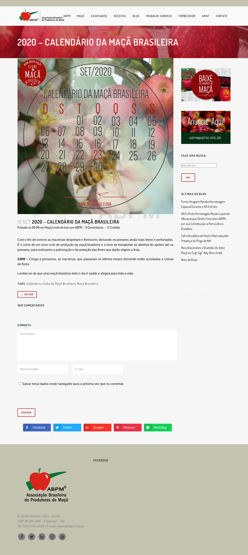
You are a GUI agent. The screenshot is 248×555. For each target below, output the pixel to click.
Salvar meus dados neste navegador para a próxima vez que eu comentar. (73, 383)
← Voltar (27, 294)
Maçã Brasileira (87, 284)
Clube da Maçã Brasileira (59, 284)
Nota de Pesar (189, 260)
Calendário (34, 284)
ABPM (78, 227)
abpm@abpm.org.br (70, 526)
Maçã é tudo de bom (57, 227)
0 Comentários (94, 227)
